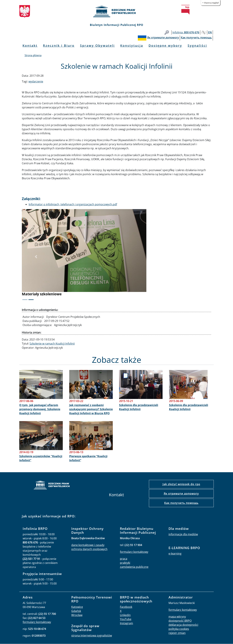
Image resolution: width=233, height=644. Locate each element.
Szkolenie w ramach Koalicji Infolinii (52, 343)
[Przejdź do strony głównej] (116, 11)
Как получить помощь (181, 503)
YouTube (125, 619)
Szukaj (167, 32)
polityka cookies (179, 629)
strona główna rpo (52, 485)
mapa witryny (177, 616)
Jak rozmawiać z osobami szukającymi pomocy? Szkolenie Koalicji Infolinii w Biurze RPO (91, 409)
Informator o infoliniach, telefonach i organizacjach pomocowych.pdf (73, 204)
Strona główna (33, 55)
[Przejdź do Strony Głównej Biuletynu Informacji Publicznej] (185, 9)
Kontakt (30, 45)
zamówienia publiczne (134, 567)
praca (123, 558)
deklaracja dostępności (183, 625)
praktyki (125, 563)
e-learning (175, 553)
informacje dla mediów (183, 534)
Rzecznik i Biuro (59, 45)
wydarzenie (35, 81)
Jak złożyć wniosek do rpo (181, 484)
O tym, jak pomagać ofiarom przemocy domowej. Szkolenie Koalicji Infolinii (39, 409)
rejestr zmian (177, 633)
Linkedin (125, 615)
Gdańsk (76, 611)
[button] (36, 257)
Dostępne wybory (165, 45)
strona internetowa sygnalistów (91, 635)
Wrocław (76, 615)
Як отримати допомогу (181, 493)
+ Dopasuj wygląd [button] (210, 2)
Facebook (126, 607)
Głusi (203, 32)
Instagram (126, 623)
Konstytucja (131, 45)
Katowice (77, 607)
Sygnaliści (197, 45)
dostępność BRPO (180, 621)
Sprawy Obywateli (97, 45)
